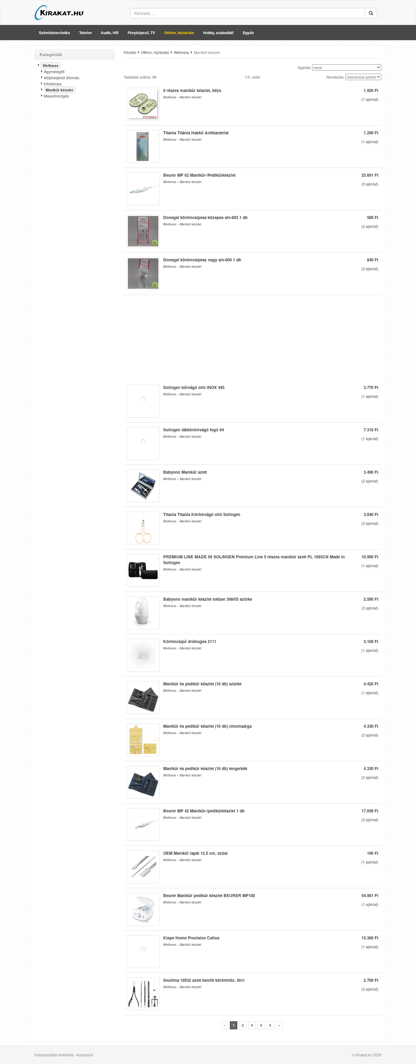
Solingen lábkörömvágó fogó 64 (193, 430)
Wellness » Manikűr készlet (182, 97)
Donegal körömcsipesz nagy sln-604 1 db (202, 260)
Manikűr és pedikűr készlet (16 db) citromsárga (207, 726)
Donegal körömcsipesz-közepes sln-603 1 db (205, 217)
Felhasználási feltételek (53, 1054)
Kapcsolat (84, 1054)
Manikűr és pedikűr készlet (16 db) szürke (202, 684)
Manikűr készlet (59, 90)
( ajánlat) (369, 99)
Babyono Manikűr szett (185, 472)
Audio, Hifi (109, 32)
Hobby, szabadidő (218, 32)
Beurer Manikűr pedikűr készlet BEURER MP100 (209, 895)
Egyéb (248, 32)
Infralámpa (53, 83)
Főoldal (130, 52)
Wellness (50, 65)
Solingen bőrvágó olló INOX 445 (193, 387)
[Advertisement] (75, 199)
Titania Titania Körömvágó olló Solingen (201, 514)
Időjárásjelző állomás (61, 77)
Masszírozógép (56, 95)
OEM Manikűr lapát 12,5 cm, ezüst (195, 853)
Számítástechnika (54, 32)
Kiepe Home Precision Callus (191, 938)
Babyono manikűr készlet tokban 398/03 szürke (207, 599)
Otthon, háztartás (179, 32)
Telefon (85, 32)
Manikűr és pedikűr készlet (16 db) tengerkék (205, 768)
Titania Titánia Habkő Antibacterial (196, 133)
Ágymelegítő (54, 71)
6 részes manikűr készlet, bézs (192, 90)
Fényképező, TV (141, 32)
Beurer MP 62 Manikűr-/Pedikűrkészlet (199, 175)
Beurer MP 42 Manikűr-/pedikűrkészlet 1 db (204, 811)
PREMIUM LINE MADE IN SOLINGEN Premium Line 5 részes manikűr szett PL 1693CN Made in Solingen (254, 559)
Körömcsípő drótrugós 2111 (189, 641)
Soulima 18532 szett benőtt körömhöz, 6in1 (204, 980)
